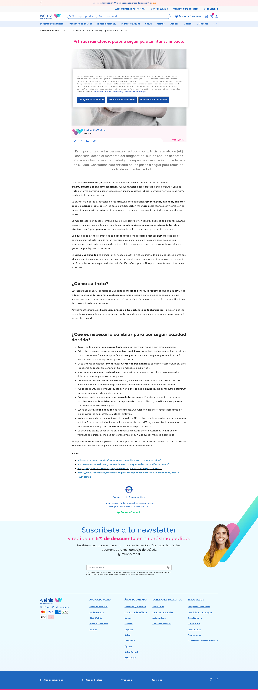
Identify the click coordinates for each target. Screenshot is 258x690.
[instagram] (210, 679)
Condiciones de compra (200, 612)
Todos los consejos (161, 624)
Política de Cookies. (102, 91)
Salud (148, 24)
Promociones (194, 635)
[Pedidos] (206, 16)
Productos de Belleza (136, 612)
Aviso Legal (127, 680)
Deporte (129, 629)
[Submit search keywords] (70, 16)
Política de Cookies (92, 680)
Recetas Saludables (162, 612)
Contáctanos (194, 629)
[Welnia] (50, 16)
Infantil (174, 24)
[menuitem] (216, 16)
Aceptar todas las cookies (122, 99)
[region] (130, 88)
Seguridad (157, 680)
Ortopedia (202, 24)
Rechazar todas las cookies (153, 99)
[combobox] (119, 16)
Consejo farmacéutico (186, 9)
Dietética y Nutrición (51, 24)
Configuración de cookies (91, 99)
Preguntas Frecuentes (199, 607)
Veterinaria (130, 658)
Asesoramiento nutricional (130, 9)
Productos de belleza (80, 24)
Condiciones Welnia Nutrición (203, 641)
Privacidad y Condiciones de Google (129, 91)
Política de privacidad (51, 680)
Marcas (93, 629)
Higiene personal (106, 24)
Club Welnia (211, 9)
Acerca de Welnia (98, 607)
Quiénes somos (96, 612)
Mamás (161, 24)
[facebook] (217, 679)
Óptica (188, 24)
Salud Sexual (131, 652)
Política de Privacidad (146, 574)
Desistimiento (195, 618)
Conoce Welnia (159, 9)
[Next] (216, 3)
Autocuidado (159, 618)
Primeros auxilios (130, 24)
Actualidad (158, 607)
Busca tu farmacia (98, 624)
